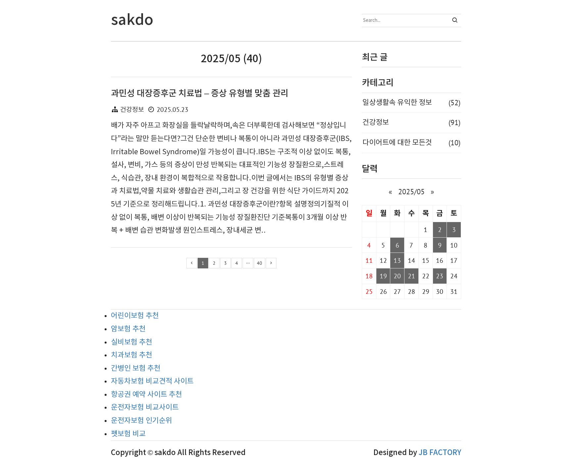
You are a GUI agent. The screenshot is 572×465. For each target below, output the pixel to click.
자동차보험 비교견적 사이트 (152, 381)
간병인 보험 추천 (136, 368)
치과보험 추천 (131, 355)
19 (383, 276)
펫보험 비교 (128, 434)
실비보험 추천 (131, 342)
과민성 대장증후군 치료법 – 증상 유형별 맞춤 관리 (199, 93)
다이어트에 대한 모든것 (411, 142)
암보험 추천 (128, 329)
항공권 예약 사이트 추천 (146, 395)
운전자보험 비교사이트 (145, 407)
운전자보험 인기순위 (141, 421)
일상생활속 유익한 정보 (411, 102)
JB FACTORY (440, 452)
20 (397, 276)
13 (397, 260)
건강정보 (132, 110)
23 (439, 276)
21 (411, 276)
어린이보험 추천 (135, 316)
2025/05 (411, 191)
